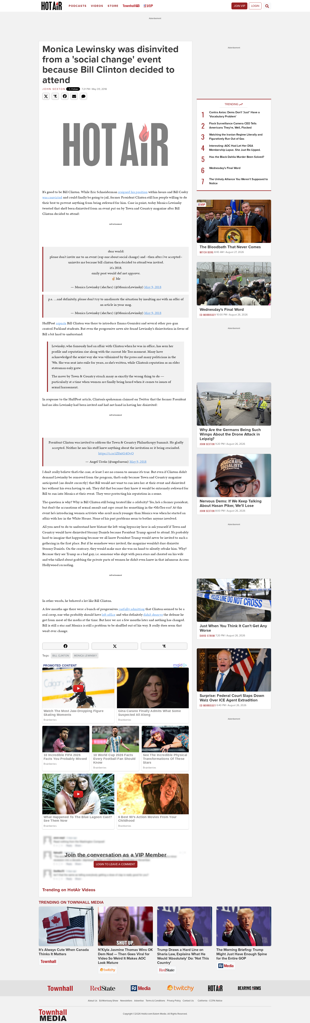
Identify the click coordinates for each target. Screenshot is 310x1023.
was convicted (52, 197)
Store (113, 6)
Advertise (139, 1000)
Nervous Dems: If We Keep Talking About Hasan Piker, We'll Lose (231, 503)
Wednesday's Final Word (224, 168)
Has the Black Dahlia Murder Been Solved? (236, 157)
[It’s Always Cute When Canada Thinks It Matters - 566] (66, 926)
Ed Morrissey (208, 315)
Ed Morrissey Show (108, 1000)
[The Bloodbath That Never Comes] (234, 221)
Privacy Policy (174, 1000)
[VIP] (149, 6)
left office (108, 614)
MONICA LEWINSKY (85, 655)
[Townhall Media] (53, 1015)
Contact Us (188, 1000)
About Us (92, 1000)
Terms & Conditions (155, 1000)
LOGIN (255, 6)
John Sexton (53, 89)
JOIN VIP (239, 6)
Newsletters (126, 1000)
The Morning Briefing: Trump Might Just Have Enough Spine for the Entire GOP (241, 954)
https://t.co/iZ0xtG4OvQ (116, 453)
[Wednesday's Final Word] (234, 283)
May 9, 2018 (152, 287)
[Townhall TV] (131, 6)
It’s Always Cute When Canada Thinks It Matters (64, 952)
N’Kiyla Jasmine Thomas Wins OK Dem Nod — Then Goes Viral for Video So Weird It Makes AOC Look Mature (125, 956)
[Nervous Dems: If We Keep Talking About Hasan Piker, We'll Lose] (234, 475)
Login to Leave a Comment (115, 864)
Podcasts (78, 6)
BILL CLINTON (60, 655)
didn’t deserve (153, 614)
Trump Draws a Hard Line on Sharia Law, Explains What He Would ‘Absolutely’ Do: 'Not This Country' (183, 956)
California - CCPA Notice (210, 1000)
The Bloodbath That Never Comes (230, 247)
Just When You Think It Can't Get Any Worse (233, 628)
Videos (97, 6)
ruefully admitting (132, 609)
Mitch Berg (206, 252)
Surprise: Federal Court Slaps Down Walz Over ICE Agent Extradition (232, 697)
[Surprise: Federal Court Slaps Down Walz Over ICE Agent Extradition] (234, 670)
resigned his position (132, 191)
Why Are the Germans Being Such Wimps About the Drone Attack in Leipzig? (230, 434)
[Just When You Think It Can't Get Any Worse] (234, 600)
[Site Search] (267, 6)
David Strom (207, 635)
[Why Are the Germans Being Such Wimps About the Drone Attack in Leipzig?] (234, 404)
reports (61, 323)
